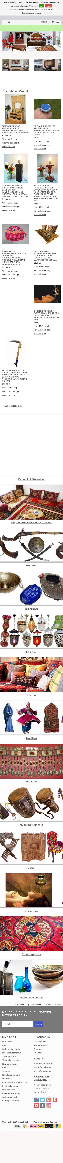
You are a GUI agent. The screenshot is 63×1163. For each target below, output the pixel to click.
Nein (49, 6)
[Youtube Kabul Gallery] (36, 1105)
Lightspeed (51, 1122)
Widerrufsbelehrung (11, 1049)
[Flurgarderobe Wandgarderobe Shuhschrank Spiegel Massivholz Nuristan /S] (15, 109)
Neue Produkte (41, 1045)
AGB (4, 1045)
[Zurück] (6, 38)
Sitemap (6, 1071)
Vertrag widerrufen (10, 1100)
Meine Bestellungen (43, 1067)
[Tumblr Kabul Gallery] (42, 1105)
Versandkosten (8, 147)
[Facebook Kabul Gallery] (36, 1100)
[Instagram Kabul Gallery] (48, 1105)
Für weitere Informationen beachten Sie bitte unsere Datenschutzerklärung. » (31, 11)
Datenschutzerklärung (12, 1053)
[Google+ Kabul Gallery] (48, 1100)
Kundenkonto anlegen (44, 1063)
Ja (41, 6)
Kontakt (5, 1067)
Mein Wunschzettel (42, 1071)
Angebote (38, 1049)
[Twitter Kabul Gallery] (42, 1100)
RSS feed (38, 1053)
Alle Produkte (40, 1041)
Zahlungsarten (9, 1056)
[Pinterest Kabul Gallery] (55, 1100)
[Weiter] (56, 38)
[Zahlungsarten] (18, 1126)
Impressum (7, 1041)
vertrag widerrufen (10, 1097)
